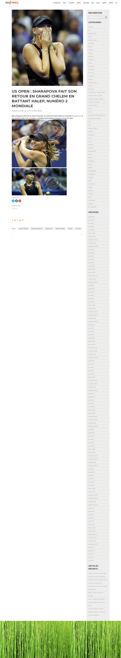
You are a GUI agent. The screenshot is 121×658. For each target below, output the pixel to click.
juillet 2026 (91, 217)
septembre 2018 (93, 505)
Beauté (90, 46)
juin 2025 (91, 256)
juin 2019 (91, 475)
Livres (90, 138)
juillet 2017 (91, 550)
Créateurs (91, 59)
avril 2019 (91, 482)
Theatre (90, 203)
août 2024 (91, 285)
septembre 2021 (93, 390)
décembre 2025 (92, 239)
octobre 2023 (92, 318)
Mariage (90, 148)
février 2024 (91, 305)
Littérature (91, 135)
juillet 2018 (91, 511)
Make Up (90, 144)
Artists (90, 37)
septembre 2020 (93, 426)
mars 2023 (91, 338)
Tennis (70, 228)
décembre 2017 (92, 534)
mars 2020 (91, 446)
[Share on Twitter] (15, 220)
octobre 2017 (92, 541)
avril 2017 (91, 560)
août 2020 (91, 429)
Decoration (91, 66)
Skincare (90, 190)
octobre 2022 (92, 354)
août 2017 (91, 547)
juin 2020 (91, 436)
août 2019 (91, 469)
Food (89, 108)
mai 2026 (91, 223)
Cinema (90, 53)
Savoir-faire (91, 184)
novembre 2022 (92, 351)
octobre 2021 (92, 387)
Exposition (91, 89)
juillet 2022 (91, 361)
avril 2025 (91, 262)
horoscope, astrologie (94, 118)
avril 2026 (91, 226)
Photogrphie (91, 174)
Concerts (90, 56)
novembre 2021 (92, 383)
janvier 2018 (91, 531)
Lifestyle (90, 131)
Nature (90, 157)
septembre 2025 (93, 246)
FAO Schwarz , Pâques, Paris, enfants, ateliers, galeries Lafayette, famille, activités (96, 96)
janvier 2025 (91, 272)
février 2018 (91, 527)
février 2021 (91, 410)
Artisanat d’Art (92, 33)
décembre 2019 (92, 455)
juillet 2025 (91, 253)
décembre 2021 (92, 380)
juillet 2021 (91, 397)
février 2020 (91, 449)
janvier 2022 (91, 377)
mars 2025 (91, 266)
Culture (90, 63)
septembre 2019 (93, 465)
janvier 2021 (91, 413)
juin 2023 (91, 328)
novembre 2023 (92, 315)
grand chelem (23, 228)
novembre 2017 (92, 537)
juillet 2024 (91, 289)
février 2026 (91, 233)
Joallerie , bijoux (92, 128)
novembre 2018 (92, 498)
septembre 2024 (93, 282)
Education (91, 76)
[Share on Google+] (17, 220)
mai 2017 (91, 557)
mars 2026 (91, 230)
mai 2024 (91, 295)
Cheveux (90, 50)
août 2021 (91, 393)
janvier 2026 (91, 236)
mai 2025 (91, 259)
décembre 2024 (92, 275)
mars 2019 (91, 485)
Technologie (91, 200)
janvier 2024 (91, 308)
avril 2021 (91, 403)
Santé (90, 180)
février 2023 (91, 341)
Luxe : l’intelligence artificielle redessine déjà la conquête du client (96, 602)
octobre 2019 (92, 462)
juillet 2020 (91, 433)
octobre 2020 (92, 423)
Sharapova (49, 228)
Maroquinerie (92, 151)
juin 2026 (91, 220)
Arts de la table (92, 40)
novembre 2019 (92, 459)
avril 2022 (91, 370)
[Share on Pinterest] (23, 220)
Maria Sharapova (36, 228)
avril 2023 (91, 334)
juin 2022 (91, 364)
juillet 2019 (91, 472)
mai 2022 (91, 367)
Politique (90, 177)
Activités (90, 27)
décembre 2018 (92, 495)
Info (35, 111)
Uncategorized (92, 207)
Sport (40, 111)
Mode (90, 154)
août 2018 (91, 508)
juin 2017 (91, 554)
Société (90, 193)
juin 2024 (91, 292)
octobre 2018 (92, 501)
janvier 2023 (91, 344)
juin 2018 (91, 514)
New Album (91, 161)
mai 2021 (91, 400)
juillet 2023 (91, 325)
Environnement (92, 82)
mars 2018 (91, 524)
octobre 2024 (92, 279)
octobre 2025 (92, 243)
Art (89, 30)
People (90, 167)
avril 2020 (91, 442)
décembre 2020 (92, 416)
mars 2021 (91, 406)
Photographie (92, 171)
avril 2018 (91, 521)
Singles (90, 187)
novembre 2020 (92, 419)
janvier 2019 (91, 491)
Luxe (89, 141)
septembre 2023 (93, 321)
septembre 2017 (93, 544)
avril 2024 (91, 298)
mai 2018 (91, 518)
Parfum (90, 164)
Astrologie (91, 43)
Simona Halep (60, 228)
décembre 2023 (92, 311)
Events (90, 86)
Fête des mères (92, 105)
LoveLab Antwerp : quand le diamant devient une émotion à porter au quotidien (96, 612)
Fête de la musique (93, 102)
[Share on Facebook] (12, 220)
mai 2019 (91, 478)
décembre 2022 (92, 347)
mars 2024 (91, 302)
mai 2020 (91, 439)
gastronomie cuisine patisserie (96, 115)
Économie (91, 69)
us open (78, 228)
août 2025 (91, 249)
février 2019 (91, 488)
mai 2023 (91, 331)
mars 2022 (91, 374)
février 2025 (91, 269)
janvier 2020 (91, 452)
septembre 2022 (93, 357)
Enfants (90, 79)
